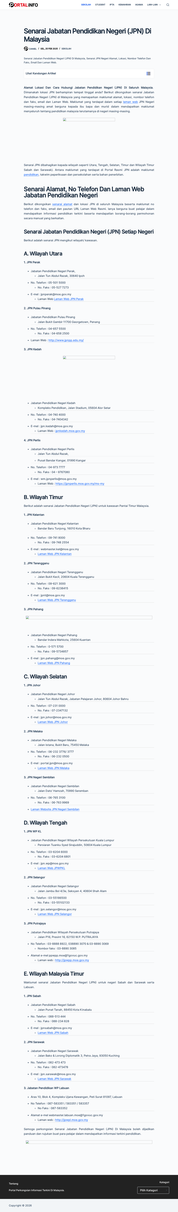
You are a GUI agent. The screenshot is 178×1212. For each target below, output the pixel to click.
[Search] (168, 4)
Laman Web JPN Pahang (54, 663)
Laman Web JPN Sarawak (54, 1078)
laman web (130, 102)
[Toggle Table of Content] (147, 73)
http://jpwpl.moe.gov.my (71, 1120)
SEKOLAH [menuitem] (86, 4)
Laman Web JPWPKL (51, 868)
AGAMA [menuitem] (139, 4)
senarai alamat (62, 204)
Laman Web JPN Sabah (53, 1032)
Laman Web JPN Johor (53, 722)
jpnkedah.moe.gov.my (70, 431)
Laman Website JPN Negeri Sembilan (55, 809)
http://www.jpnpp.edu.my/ (66, 340)
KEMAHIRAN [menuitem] (125, 4)
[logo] (23, 4)
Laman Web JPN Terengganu (57, 600)
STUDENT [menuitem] (100, 4)
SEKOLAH (66, 48)
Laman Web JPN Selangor (55, 914)
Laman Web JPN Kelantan (55, 554)
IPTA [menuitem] (112, 4)
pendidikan (31, 174)
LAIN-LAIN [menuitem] (152, 4)
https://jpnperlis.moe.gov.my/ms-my (79, 483)
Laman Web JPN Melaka (53, 768)
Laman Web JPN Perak (69, 299)
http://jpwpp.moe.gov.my (72, 960)
